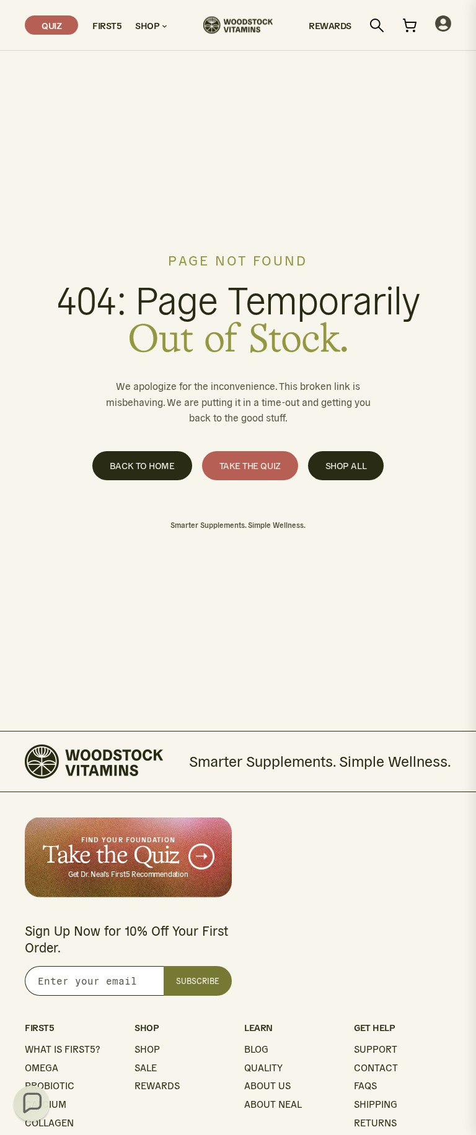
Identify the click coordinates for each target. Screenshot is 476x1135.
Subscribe (197, 981)
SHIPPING (375, 1104)
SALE (145, 1068)
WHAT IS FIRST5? (62, 1049)
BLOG (256, 1049)
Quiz (51, 25)
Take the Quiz (250, 466)
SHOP (147, 1049)
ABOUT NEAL (273, 1104)
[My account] (443, 25)
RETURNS (375, 1123)
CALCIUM (45, 1104)
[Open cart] (409, 25)
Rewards (330, 25)
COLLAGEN (49, 1123)
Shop (148, 25)
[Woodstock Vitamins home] (238, 25)
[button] (32, 1103)
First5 (106, 25)
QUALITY (263, 1068)
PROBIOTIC (49, 1086)
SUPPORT (375, 1049)
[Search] (377, 25)
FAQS (365, 1086)
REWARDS (157, 1086)
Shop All (345, 466)
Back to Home (142, 466)
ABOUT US (267, 1086)
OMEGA (41, 1068)
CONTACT (376, 1068)
